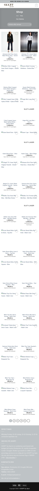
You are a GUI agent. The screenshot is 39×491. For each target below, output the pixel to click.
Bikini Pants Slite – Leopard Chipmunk (29, 410)
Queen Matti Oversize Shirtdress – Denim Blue (29, 88)
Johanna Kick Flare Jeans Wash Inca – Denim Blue (29, 184)
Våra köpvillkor (10, 457)
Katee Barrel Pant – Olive (10, 153)
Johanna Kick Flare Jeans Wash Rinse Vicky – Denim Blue (10, 55)
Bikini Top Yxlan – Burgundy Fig (10, 378)
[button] (19, 5)
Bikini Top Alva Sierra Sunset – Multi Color (10, 315)
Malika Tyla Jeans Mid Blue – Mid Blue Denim (10, 217)
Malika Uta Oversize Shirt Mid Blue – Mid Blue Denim (29, 218)
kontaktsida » (15, 478)
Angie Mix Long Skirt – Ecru (29, 121)
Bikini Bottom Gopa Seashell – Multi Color (10, 410)
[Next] (28, 420)
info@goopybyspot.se (14, 475)
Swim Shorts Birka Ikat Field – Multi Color (29, 252)
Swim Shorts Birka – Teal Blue (29, 284)
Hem (17, 15)
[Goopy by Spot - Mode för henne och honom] (9, 5)
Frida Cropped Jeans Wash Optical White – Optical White (10, 122)
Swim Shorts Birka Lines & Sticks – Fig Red (10, 252)
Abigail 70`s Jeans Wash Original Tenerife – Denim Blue (10, 185)
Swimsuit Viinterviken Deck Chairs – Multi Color (10, 347)
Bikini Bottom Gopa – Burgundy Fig (29, 378)
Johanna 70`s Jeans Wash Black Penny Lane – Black (29, 54)
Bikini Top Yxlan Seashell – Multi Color (29, 347)
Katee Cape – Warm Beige (29, 153)
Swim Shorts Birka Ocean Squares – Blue (10, 284)
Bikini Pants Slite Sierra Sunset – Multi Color (29, 315)
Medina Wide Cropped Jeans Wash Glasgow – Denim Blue (10, 89)
